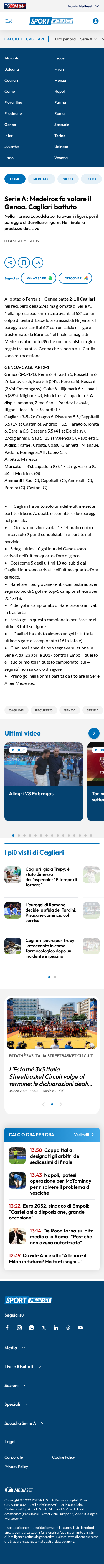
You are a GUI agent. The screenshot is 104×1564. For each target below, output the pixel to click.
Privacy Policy (16, 1466)
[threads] (68, 1327)
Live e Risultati (18, 1366)
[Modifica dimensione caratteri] (37, 262)
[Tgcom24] (15, 6)
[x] (44, 1327)
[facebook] (7, 1327)
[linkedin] (56, 1327)
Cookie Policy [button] (63, 1457)
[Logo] (52, 21)
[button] (52, 21)
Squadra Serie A (20, 1423)
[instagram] (19, 1327)
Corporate (13, 1457)
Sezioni (11, 1385)
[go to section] (94, 733)
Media (10, 1347)
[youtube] (80, 1327)
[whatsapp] (31, 1327)
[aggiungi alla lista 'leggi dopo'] (24, 262)
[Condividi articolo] (10, 262)
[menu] (8, 21)
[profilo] (96, 21)
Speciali (12, 1404)
